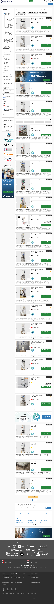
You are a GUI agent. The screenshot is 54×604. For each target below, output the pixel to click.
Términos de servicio (30, 601)
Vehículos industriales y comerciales (8, 42)
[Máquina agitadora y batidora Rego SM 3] (23, 59)
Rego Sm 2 (48, 122)
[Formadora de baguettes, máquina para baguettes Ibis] (23, 130)
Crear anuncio (47, 79)
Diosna (6, 62)
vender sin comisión (8, 191)
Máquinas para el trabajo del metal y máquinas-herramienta (8, 39)
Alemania (7, 103)
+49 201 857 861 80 (33, 562)
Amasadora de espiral (9, 20)
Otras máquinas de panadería (10, 22)
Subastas (6, 121)
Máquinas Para (43, 522)
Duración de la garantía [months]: (7, 88)
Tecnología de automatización (8, 47)
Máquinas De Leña (43, 520)
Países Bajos (8, 107)
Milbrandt (6, 65)
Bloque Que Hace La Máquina (34, 513)
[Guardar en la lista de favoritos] (50, 20)
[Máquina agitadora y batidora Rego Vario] (23, 400)
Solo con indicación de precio (8, 77)
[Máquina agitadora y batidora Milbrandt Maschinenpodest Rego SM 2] (23, 465)
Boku (5, 58)
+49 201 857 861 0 (7, 562)
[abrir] (33, 33)
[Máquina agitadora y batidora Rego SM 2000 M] (23, 41)
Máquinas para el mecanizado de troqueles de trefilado (27, 570)
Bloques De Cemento (32, 518)
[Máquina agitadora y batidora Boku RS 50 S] (23, 202)
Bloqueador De (31, 515)
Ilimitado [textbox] (6, 101)
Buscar (51, 4)
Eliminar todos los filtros (21, 14)
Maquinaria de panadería (8, 14)
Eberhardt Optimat (16, 567)
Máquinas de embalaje (9, 35)
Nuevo (5, 114)
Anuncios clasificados (8, 120)
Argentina (6, 97)
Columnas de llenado (34, 567)
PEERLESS (6, 66)
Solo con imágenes (8, 126)
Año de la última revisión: (7, 83)
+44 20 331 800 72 (32, 561)
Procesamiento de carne (8, 28)
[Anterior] (16, 23)
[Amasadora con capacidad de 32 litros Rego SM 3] (23, 382)
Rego (5, 56)
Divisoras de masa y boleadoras (10, 25)
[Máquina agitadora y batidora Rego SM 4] (23, 23)
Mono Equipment (7, 59)
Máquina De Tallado (44, 515)
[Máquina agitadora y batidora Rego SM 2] (23, 274)
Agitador (42, 122)
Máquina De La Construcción (45, 513)
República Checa (9, 109)
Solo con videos (7, 127)
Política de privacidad (22, 601)
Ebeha (41, 567)
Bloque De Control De (20, 518)
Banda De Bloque (19, 513)
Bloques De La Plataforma (33, 520)
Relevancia (47, 9)
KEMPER (6, 63)
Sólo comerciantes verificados (7, 130)
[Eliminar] (26, 12)
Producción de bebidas (9, 30)
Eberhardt (9, 567)
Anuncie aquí (9, 165)
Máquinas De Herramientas (45, 518)
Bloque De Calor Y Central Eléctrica (23, 515)
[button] (52, 1)
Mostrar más (33, 524)
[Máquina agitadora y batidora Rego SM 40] (23, 292)
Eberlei (45, 567)
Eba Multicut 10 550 (25, 567)
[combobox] (8, 101)
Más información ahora (46, 417)
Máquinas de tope (10, 16)
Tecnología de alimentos (8, 11)
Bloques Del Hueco (31, 522)
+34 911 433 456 (7, 561)
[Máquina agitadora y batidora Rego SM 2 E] (23, 220)
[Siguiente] (29, 23)
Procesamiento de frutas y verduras (9, 33)
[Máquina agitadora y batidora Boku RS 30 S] (23, 328)
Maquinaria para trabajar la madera (8, 45)
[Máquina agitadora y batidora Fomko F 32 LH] (23, 310)
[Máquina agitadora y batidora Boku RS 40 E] (23, 88)
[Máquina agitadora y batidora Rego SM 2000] (23, 256)
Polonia (7, 106)
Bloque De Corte (19, 520)
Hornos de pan (10, 18)
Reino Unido (8, 105)
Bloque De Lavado (19, 522)
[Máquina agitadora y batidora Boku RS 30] (23, 184)
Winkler (6, 60)
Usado (6, 116)
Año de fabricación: (6, 79)
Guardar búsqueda (34, 496)
